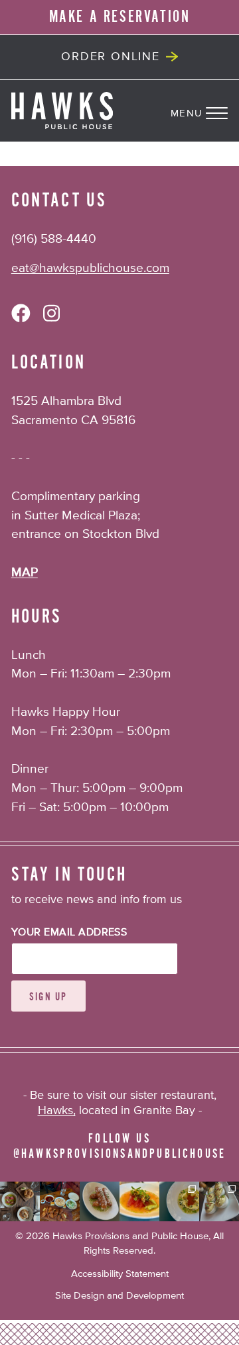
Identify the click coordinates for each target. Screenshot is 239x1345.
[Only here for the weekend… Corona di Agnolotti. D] (179, 1201)
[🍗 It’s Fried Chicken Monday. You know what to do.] (60, 1201)
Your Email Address (69, 933)
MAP (24, 572)
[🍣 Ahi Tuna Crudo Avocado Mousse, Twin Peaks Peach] (139, 1201)
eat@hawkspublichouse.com (90, 268)
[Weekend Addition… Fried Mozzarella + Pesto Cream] (100, 1201)
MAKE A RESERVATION (120, 16)
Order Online (110, 57)
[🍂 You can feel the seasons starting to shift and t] (20, 1201)
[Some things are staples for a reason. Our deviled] (219, 1201)
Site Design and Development (119, 1296)
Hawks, (57, 1111)
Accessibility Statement (120, 1274)
